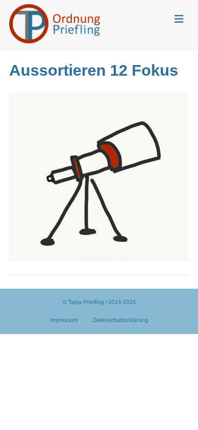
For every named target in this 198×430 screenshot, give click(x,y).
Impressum (64, 320)
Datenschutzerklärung (120, 320)
